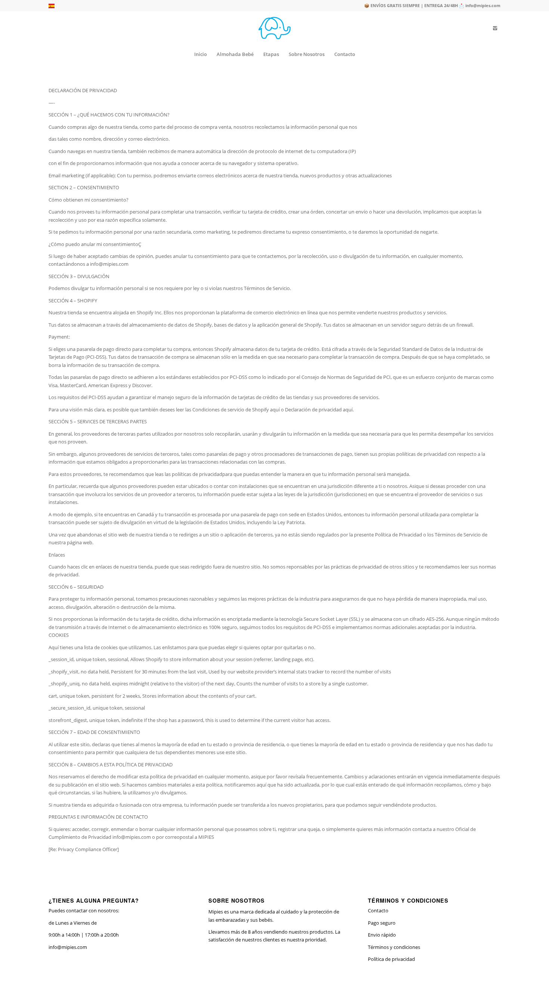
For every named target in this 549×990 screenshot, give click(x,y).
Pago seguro (382, 922)
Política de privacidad (391, 959)
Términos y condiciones (394, 947)
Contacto (378, 910)
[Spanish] (52, 6)
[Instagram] (494, 28)
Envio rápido (382, 934)
